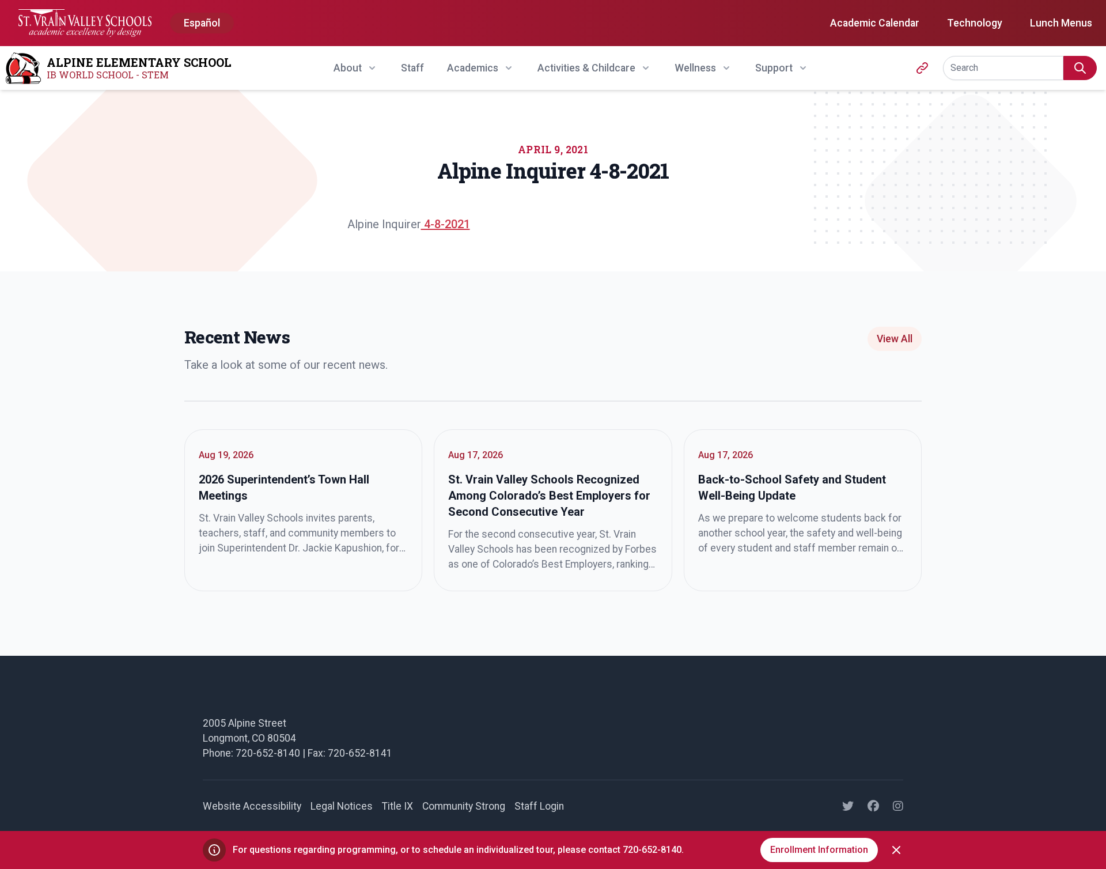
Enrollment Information (819, 849)
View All (894, 339)
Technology (974, 23)
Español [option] (202, 23)
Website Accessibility (252, 806)
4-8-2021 (445, 224)
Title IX (397, 806)
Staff (412, 68)
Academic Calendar (874, 23)
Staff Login (539, 806)
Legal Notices (341, 806)
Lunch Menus (1061, 23)
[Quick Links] (922, 68)
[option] (202, 23)
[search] (1080, 68)
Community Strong (463, 806)
